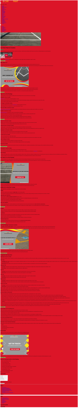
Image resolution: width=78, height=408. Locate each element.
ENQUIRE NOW (2, 206)
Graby (3, 15)
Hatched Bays (4, 29)
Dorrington (3, 14)
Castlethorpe (3, 12)
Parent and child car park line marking (5, 109)
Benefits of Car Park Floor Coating (6, 389)
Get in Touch (3, 391)
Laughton (3, 17)
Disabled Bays (4, 27)
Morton (3, 10)
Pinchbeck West (4, 9)
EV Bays (3, 28)
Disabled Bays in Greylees (5, 399)
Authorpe (3, 23)
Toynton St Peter (4, 22)
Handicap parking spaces (3, 112)
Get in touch (1, 49)
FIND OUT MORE (2, 60)
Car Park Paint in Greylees (5, 398)
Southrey (3, 19)
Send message (2, 383)
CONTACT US (2, 92)
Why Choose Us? (4, 387)
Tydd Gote (3, 8)
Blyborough (3, 11)
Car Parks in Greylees (5, 397)
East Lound (3, 16)
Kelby (3, 18)
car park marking (7, 59)
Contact (3, 31)
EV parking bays (15, 104)
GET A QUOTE (2, 119)
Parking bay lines (2, 98)
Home (3, 26)
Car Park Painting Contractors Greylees (7, 390)
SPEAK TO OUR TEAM (3, 146)
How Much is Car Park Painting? (6, 388)
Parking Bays (3, 30)
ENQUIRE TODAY (3, 223)
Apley (3, 13)
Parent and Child (4, 401)
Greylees (3, 5)
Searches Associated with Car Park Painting (7, 392)
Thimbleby (3, 20)
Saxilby (3, 6)
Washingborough (4, 7)
